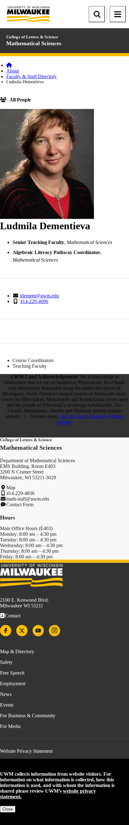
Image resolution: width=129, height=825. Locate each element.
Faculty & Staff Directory (31, 76)
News (6, 694)
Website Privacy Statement (26, 751)
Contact (12, 615)
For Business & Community (27, 715)
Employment (12, 683)
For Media (10, 726)
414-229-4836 (20, 493)
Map (10, 487)
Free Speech (12, 673)
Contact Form (20, 504)
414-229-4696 (34, 301)
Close (8, 809)
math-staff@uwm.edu (27, 499)
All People (20, 99)
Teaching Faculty (30, 366)
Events (6, 705)
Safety (6, 662)
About (12, 70)
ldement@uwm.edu (39, 295)
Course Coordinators (33, 360)
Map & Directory (17, 651)
